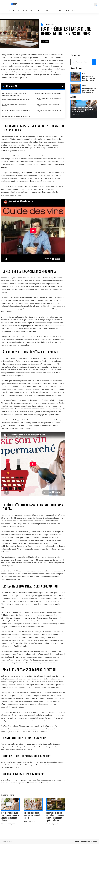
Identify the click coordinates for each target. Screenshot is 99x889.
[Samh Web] (14, 4)
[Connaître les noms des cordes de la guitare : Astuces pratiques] (76, 88)
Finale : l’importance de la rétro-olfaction (48, 93)
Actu (83, 73)
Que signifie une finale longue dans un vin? (49, 111)
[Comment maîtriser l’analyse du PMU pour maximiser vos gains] (76, 76)
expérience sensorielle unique (21, 63)
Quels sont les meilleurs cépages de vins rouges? (49, 105)
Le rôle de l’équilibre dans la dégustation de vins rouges (16, 111)
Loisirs (45, 41)
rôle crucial (45, 284)
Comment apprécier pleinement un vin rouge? (49, 98)
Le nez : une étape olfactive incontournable (15, 99)
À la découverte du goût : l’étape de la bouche (14, 105)
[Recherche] (91, 4)
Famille (48, 824)
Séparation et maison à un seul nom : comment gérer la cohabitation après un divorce (55, 817)
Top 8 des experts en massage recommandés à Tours (32, 815)
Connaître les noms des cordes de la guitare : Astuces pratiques (89, 90)
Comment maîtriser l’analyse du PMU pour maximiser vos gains (88, 78)
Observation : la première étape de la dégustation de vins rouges (14, 94)
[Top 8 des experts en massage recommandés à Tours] (33, 804)
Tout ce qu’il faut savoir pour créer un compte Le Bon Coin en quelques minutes (10, 817)
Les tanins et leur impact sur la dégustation (16, 116)
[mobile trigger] (3, 4)
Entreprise (4, 824)
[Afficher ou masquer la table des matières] (40, 86)
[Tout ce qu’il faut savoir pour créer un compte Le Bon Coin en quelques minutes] (10, 804)
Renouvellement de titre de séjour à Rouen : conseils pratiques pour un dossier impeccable (82, 109)
